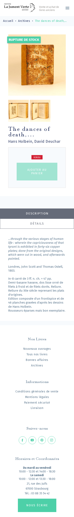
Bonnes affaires (37, 360)
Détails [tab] (37, 223)
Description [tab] (37, 213)
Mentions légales (37, 397)
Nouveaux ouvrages (37, 349)
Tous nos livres (37, 354)
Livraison (37, 408)
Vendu (37, 157)
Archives (37, 365)
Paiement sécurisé (37, 402)
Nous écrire (37, 505)
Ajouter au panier (37, 171)
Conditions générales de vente (37, 391)
